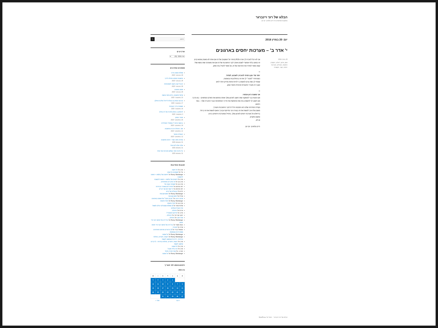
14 (177, 288)
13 (182, 288)
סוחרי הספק (179, 117)
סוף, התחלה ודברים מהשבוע (174, 128)
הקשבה (273, 62)
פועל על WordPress (265, 317)
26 (153, 292)
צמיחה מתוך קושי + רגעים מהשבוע (172, 140)
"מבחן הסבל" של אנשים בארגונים (162, 198)
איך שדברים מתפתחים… (167, 182)
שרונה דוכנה (179, 198)
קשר (281, 67)
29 (172, 296)
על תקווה (175, 170)
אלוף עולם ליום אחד (176, 145)
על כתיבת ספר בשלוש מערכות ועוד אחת (170, 151)
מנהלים (279, 65)
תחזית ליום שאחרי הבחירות (164, 186)
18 (158, 288)
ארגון (282, 62)
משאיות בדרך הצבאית (176, 106)
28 (177, 296)
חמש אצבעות (164, 194)
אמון (286, 62)
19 (153, 288)
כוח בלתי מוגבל (173, 249)
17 (163, 288)
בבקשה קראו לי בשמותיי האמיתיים (172, 123)
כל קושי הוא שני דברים (166, 189)
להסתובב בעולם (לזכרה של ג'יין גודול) (171, 112)
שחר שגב (180, 217)
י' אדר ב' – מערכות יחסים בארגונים (251, 50)
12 (153, 284)
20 (182, 292)
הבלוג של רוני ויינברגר (271, 17)
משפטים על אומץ (172, 172)
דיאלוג (278, 62)
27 (182, 296)
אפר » (157, 300)
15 (172, 288)
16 (167, 288)
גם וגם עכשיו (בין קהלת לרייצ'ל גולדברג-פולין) (169, 101)
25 (158, 292)
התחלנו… (174, 210)
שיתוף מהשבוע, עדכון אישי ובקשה (172, 95)
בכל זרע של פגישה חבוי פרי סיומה (162, 225)
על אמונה (165, 234)
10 (163, 284)
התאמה (285, 65)
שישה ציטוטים (179, 89)
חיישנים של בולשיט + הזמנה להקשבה (166, 179)
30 (167, 296)
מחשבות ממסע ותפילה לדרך (174, 78)
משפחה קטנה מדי (169, 184)
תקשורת (276, 67)
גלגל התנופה (164, 201)
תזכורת (175, 227)
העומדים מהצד (178, 134)
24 (163, 292)
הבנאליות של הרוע (172, 191)
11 (158, 284)
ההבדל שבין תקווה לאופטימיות (173, 84)
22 (172, 292)
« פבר (178, 300)
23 (167, 292)
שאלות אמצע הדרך (177, 73)
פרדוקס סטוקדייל (172, 213)
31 (163, 296)
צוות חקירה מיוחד (170, 251)
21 (177, 292)
